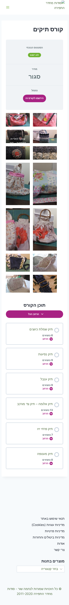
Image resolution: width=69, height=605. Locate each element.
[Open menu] (7, 7)
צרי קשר (59, 550)
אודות (61, 543)
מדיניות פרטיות (55, 531)
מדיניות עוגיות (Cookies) (48, 525)
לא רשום (34, 55)
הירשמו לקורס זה (34, 98)
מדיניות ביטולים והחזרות (49, 537)
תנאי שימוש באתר (53, 518)
